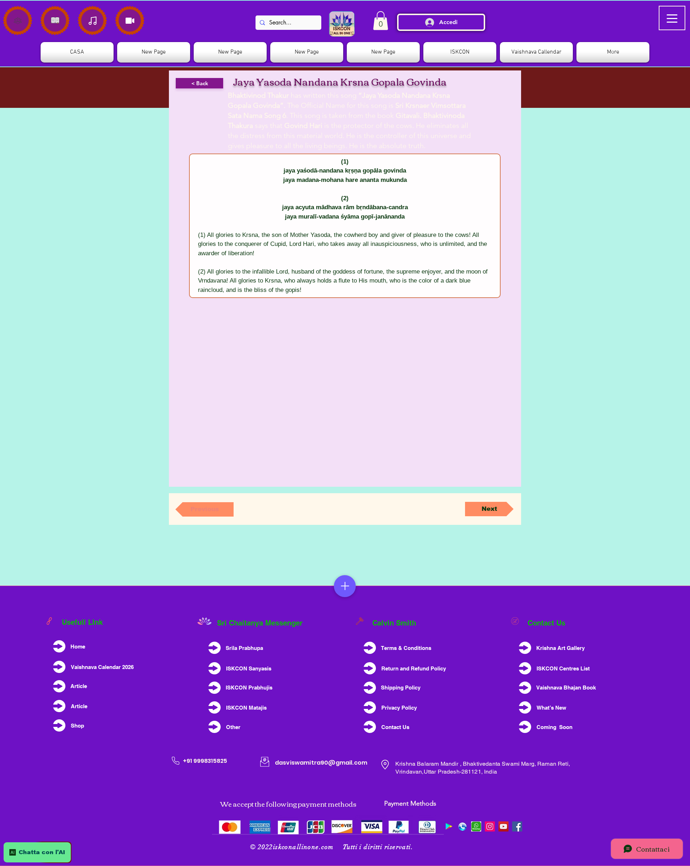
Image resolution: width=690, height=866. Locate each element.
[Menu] (345, 586)
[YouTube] (503, 826)
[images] (476, 826)
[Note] (17, 20)
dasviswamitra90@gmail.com (321, 763)
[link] (380, 20)
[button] (460, 52)
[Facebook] (517, 826)
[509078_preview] (462, 826)
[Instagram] (490, 826)
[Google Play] (449, 826)
